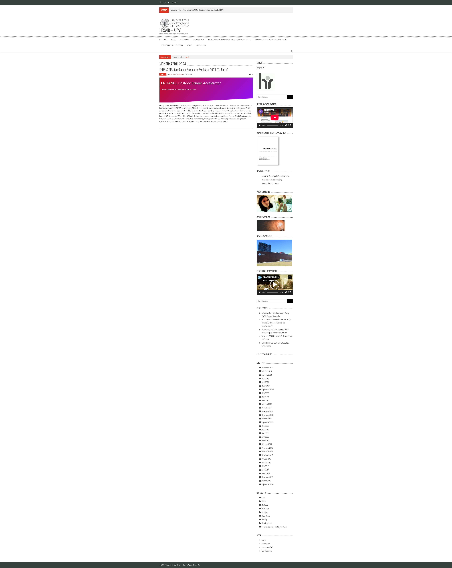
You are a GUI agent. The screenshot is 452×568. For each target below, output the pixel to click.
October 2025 (267, 371)
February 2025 (267, 375)
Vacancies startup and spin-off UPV (274, 527)
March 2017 (266, 473)
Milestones (265, 508)
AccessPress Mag (194, 565)
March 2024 (266, 386)
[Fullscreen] (289, 125)
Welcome (163, 40)
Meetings (265, 505)
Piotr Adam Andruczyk (176, 74)
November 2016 (267, 477)
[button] (274, 284)
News (173, 40)
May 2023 (265, 397)
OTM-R (189, 45)
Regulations (266, 516)
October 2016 (266, 481)
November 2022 (267, 415)
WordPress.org (267, 551)
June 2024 (265, 378)
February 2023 (267, 404)
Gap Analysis (199, 40)
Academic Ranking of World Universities (276, 176)
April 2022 (265, 437)
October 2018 (266, 459)
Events (163, 74)
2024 (181, 57)
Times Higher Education (270, 183)
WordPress (178, 565)
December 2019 (267, 448)
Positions (265, 512)
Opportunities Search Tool (172, 45)
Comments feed (267, 547)
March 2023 (266, 400)
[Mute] (286, 125)
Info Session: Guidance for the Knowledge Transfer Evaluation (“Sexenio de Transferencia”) (276, 323)
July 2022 (265, 426)
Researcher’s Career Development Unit (271, 40)
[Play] (259, 125)
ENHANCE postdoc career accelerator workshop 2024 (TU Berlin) (193, 69)
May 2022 (265, 433)
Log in (264, 540)
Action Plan (184, 40)
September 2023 (268, 389)
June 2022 (266, 429)
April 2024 (265, 382)
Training (264, 519)
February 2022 (267, 444)
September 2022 (268, 422)
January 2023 (267, 408)
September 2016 (267, 484)
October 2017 (266, 462)
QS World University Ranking (272, 180)
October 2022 (267, 418)
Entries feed (266, 543)
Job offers (201, 45)
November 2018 (267, 455)
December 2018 (267, 451)
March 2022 (266, 440)
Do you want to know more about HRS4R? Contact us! (229, 40)
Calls (263, 497)
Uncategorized (267, 523)
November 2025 (267, 367)
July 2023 (265, 393)
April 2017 (265, 470)
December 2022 (267, 411)
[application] (275, 117)
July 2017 (265, 466)
